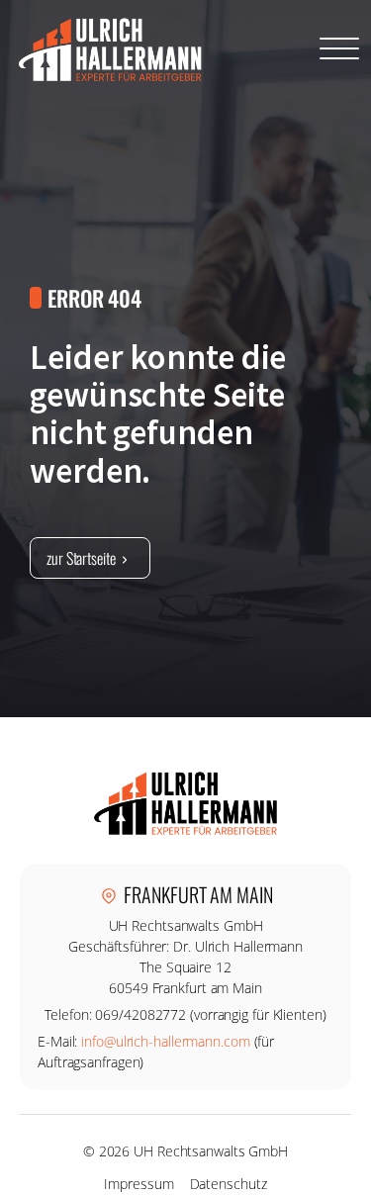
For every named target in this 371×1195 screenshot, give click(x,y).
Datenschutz (228, 1183)
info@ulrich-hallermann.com (165, 1041)
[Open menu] (339, 49)
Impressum (138, 1183)
